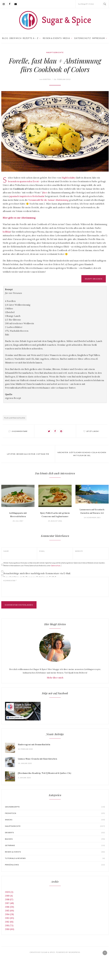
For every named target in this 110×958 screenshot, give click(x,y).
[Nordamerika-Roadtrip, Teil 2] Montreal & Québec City (44, 773)
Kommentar (10, 580)
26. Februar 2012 (62, 79)
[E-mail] (15, 4)
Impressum (98, 38)
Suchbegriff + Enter (86, 4)
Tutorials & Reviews (55, 858)
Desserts (55, 832)
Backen (55, 839)
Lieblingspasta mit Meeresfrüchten (18, 515)
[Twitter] (49, 431)
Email (42, 551)
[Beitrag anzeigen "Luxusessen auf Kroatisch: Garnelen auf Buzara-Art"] (92, 494)
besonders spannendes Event (23, 181)
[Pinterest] (61, 431)
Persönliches (55, 865)
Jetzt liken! (92, 431)
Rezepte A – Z (30, 38)
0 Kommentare (20, 431)
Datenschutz (82, 38)
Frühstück (55, 813)
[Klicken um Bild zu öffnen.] (55, 131)
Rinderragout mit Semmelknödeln (34, 744)
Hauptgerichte (55, 52)
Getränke (55, 845)
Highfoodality (68, 177)
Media (66, 38)
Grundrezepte (55, 807)
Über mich (15, 38)
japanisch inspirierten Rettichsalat (27, 196)
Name (6, 551)
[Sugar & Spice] (55, 20)
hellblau (7, 231)
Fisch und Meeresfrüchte (14, 418)
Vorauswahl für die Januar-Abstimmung (48, 200)
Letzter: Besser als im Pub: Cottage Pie (28, 454)
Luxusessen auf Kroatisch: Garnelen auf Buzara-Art (92, 511)
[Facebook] (9, 4)
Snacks (55, 820)
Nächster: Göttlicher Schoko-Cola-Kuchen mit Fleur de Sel (82, 453)
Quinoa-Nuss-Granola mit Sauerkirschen (37, 759)
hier (45, 192)
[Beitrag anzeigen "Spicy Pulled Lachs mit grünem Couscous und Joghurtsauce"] (55, 496)
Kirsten (45, 79)
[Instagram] (3, 4)
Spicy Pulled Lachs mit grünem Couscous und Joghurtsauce (55, 515)
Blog (5, 38)
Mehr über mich (55, 677)
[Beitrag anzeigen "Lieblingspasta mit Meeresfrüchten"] (18, 496)
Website (79, 551)
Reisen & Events (52, 38)
